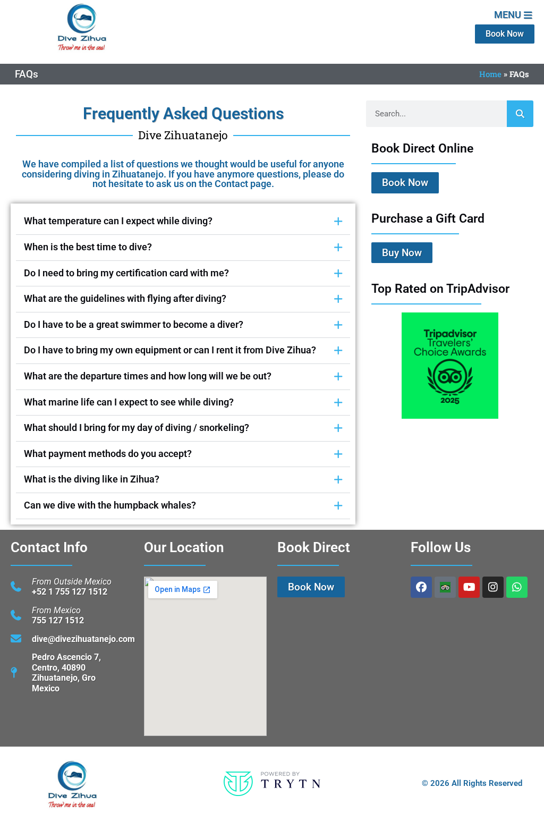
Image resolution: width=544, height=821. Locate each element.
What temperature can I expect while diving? (118, 221)
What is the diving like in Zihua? (91, 479)
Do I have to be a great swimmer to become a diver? (133, 324)
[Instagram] (493, 587)
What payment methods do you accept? (108, 453)
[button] (183, 222)
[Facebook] (421, 587)
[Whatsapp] (517, 587)
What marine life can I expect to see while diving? (129, 402)
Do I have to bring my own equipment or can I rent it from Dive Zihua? (170, 350)
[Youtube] (469, 587)
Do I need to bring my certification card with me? (126, 273)
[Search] (520, 113)
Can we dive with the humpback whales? (110, 505)
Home (490, 74)
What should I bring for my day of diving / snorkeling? (136, 427)
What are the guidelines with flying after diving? (125, 298)
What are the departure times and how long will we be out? (147, 376)
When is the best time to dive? (88, 247)
